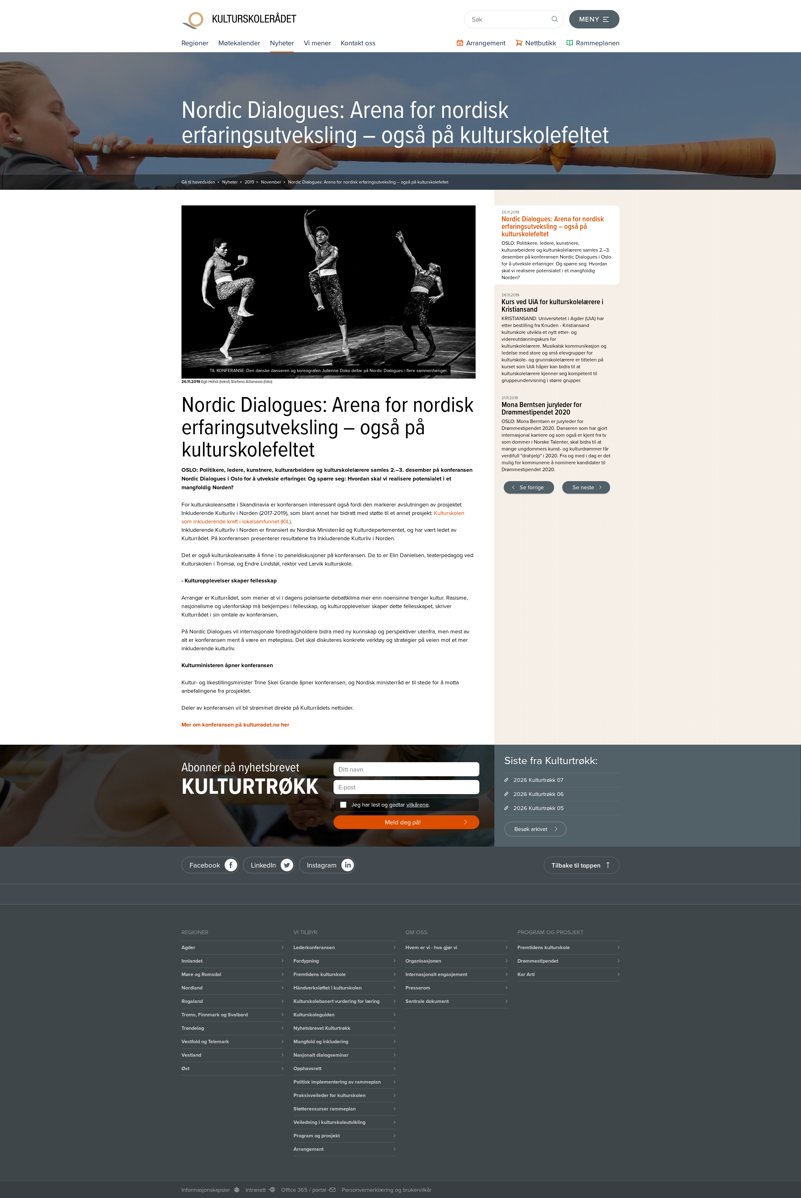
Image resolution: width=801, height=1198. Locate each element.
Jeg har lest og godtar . (390, 804)
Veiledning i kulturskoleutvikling (329, 1122)
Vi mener (317, 43)
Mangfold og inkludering (320, 1041)
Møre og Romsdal (201, 974)
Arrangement (308, 1149)
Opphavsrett (307, 1068)
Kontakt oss (358, 43)
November (271, 182)
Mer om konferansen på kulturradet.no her (235, 725)
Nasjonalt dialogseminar (321, 1055)
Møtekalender (239, 43)
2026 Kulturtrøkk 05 (538, 808)
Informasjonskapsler (205, 1190)
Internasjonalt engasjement (436, 974)
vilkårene (417, 804)
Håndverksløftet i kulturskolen (327, 987)
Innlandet (191, 960)
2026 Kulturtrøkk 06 (538, 794)
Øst (185, 1068)
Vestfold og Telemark (205, 1041)
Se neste (583, 487)
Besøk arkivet (530, 829)
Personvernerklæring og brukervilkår (386, 1190)
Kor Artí (526, 974)
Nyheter (282, 43)
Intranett (256, 1190)
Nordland (191, 987)
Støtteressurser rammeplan (324, 1108)
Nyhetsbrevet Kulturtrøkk (321, 1028)
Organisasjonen (423, 960)
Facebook (205, 865)
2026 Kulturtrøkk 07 (538, 780)
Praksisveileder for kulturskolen (329, 1095)
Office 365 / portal (303, 1190)
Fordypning (306, 960)
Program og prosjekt (316, 1135)
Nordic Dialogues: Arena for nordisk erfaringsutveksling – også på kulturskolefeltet (368, 182)
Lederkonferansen (314, 947)
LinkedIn (263, 865)
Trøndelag (192, 1028)
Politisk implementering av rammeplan (337, 1081)
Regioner (194, 43)
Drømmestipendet (538, 960)
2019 (249, 182)
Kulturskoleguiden (313, 1014)
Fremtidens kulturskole (319, 974)
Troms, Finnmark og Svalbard (214, 1014)
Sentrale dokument (427, 1001)
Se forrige (532, 487)
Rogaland (192, 1001)
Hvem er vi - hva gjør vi (431, 947)
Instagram (322, 865)
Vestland (191, 1055)
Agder (188, 947)
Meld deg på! (403, 822)
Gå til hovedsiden (198, 182)
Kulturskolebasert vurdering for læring (336, 1001)
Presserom (418, 987)
